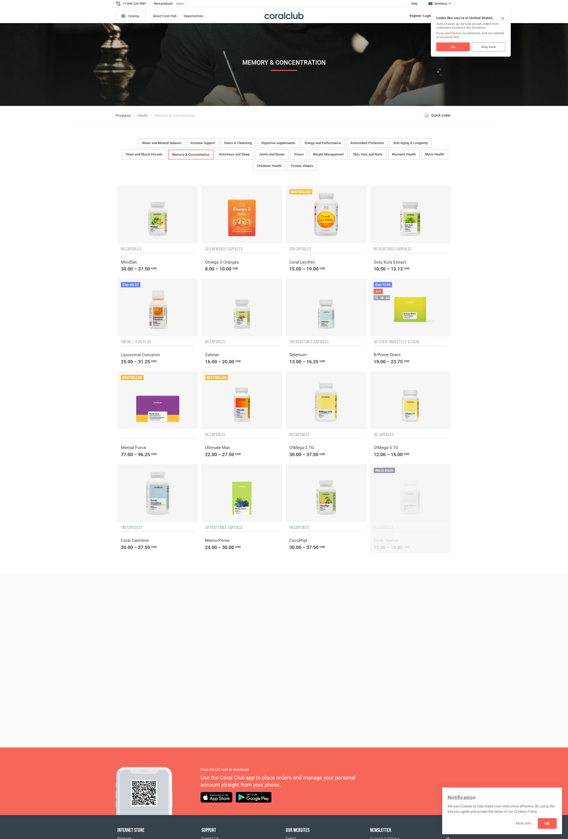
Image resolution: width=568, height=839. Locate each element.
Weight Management (328, 154)
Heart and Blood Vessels (144, 154)
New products (163, 3)
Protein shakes (302, 166)
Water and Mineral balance (161, 143)
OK (547, 823)
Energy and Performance (323, 143)
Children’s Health (269, 166)
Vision (299, 154)
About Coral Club (165, 16)
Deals (180, 3)
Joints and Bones (272, 154)
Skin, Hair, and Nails (368, 154)
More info (523, 823)
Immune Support (203, 143)
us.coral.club (449, 37)
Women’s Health (404, 154)
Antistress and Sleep (234, 154)
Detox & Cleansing (238, 143)
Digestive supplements (278, 143)
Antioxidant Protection (367, 143)
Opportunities (193, 16)
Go (453, 47)
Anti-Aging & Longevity (410, 143)
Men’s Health (434, 154)
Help (414, 3)
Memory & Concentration (190, 155)
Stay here (488, 47)
